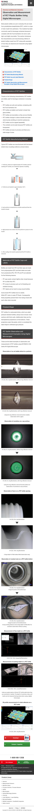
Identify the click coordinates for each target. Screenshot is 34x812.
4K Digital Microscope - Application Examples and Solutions (15, 767)
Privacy (17, 808)
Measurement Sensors (8, 783)
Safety (4, 789)
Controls (5, 795)
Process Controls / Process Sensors (12, 787)
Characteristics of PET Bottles (12, 72)
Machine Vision (6, 785)
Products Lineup (6, 777)
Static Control (6, 803)
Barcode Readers (7, 799)
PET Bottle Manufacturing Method (13, 74)
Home (2, 765)
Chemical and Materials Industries (9, 769)
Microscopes (6, 791)
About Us (11, 808)
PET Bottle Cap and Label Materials (14, 77)
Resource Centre (10, 765)
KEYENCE (23, 808)
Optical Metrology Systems (9, 793)
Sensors (5, 781)
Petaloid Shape (8, 80)
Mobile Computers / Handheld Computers (13, 801)
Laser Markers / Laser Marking (10, 797)
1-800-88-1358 (17, 757)
